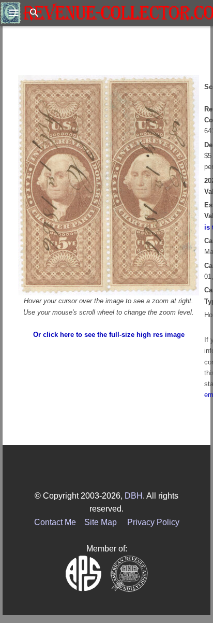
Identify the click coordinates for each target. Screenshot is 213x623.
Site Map (100, 522)
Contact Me (55, 522)
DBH (134, 495)
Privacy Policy (153, 522)
